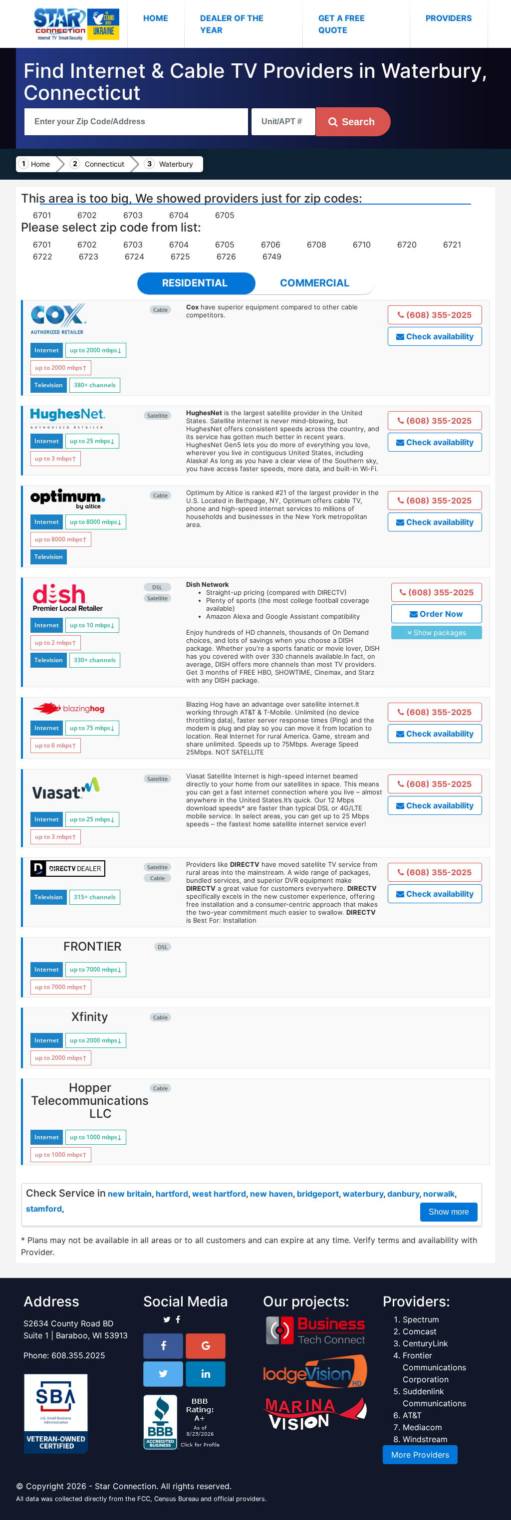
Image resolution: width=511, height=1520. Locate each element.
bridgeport (318, 1194)
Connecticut (104, 164)
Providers (449, 18)
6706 (270, 245)
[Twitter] (163, 1374)
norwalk (439, 1194)
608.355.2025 (78, 1355)
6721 (452, 245)
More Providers (420, 1455)
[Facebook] (163, 1346)
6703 (133, 215)
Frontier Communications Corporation (434, 1367)
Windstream (425, 1439)
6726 (226, 256)
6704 (179, 215)
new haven (271, 1194)
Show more (449, 1212)
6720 (407, 245)
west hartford (219, 1194)
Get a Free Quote (341, 24)
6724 (134, 256)
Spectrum (421, 1319)
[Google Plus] (206, 1346)
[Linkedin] (206, 1374)
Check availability (439, 336)
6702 (87, 215)
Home (163, 17)
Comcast (420, 1331)
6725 (180, 256)
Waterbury (176, 164)
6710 (362, 245)
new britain (130, 1194)
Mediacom (422, 1427)
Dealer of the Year (231, 24)
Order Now (440, 614)
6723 (88, 256)
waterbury (363, 1194)
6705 (225, 215)
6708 (316, 245)
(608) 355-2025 (438, 315)
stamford (44, 1209)
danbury (403, 1194)
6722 (42, 256)
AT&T (412, 1415)
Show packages (439, 632)
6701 (42, 215)
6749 (271, 256)
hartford (172, 1194)
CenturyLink (425, 1343)
